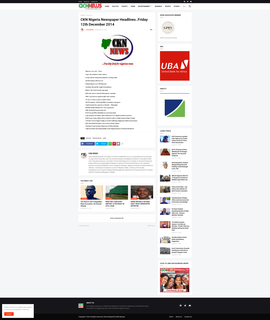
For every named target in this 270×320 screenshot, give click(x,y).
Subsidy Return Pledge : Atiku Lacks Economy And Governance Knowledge (180, 200)
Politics (115, 6)
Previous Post (84, 226)
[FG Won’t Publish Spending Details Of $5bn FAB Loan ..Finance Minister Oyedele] (165, 211)
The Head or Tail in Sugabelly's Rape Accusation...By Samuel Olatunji (91, 204)
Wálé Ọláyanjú (120, 317)
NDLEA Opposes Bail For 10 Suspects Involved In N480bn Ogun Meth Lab (180, 178)
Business (158, 6)
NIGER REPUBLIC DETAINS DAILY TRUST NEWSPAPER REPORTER (140, 204)
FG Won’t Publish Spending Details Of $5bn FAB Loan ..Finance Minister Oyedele (180, 212)
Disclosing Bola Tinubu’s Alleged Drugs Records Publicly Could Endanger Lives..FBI (180, 165)
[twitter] (187, 1)
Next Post (151, 226)
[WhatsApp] (110, 144)
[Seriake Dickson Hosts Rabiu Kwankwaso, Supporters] (165, 239)
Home (80, 1)
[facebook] (184, 1)
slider (104, 138)
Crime (133, 6)
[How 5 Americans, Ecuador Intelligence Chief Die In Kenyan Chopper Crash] (165, 250)
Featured (89, 15)
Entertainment (144, 6)
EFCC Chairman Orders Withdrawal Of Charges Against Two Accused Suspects (179, 152)
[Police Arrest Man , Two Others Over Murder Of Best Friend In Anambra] (165, 189)
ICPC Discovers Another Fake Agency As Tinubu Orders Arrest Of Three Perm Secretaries (180, 139)
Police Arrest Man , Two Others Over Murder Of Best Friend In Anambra (179, 189)
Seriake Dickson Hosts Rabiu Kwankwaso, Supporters (179, 239)
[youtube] (191, 1)
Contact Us (94, 1)
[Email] (118, 144)
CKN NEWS (93, 153)
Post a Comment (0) (117, 218)
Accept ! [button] (9, 314)
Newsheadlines (97, 138)
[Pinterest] (114, 144)
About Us (86, 1)
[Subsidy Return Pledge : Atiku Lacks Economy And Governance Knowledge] (165, 200)
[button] (184, 6)
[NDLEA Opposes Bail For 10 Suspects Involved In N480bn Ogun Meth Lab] (165, 178)
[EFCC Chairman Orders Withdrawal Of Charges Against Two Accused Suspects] (165, 152)
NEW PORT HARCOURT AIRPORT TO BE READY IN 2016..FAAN (115, 204)
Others (176, 6)
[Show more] (122, 144)
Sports (168, 6)
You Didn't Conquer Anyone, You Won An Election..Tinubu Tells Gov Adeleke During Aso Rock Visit (180, 226)
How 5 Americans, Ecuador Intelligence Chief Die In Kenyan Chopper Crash (180, 250)
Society (125, 6)
